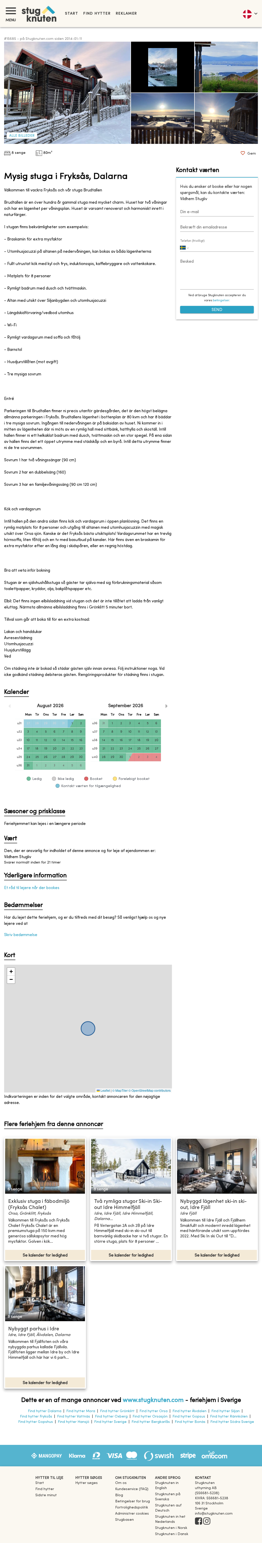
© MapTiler (120, 1090)
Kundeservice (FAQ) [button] (131, 1489)
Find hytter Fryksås (36, 1416)
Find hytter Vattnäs (73, 1416)
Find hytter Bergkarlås (151, 1422)
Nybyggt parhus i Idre (33, 1329)
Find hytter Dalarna (44, 1411)
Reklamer (126, 13)
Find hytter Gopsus (188, 1416)
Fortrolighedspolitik (131, 1507)
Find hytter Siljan (225, 1411)
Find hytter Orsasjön (150, 1416)
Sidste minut (46, 1495)
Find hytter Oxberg (111, 1416)
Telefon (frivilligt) (192, 241)
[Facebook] (198, 1521)
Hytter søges (86, 1483)
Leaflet (105, 1090)
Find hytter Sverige (110, 1422)
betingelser (221, 300)
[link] (173, 1488)
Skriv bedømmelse (20, 935)
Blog (119, 1495)
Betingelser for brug (132, 1501)
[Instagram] (206, 1521)
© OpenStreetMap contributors (149, 1090)
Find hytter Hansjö (73, 1422)
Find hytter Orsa (153, 1411)
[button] (11, 972)
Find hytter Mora (80, 1411)
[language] (250, 13)
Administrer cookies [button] (132, 1513)
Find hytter (97, 13)
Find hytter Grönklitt (117, 1411)
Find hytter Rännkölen (229, 1416)
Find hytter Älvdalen (189, 1411)
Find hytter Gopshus (35, 1422)
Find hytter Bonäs (190, 1422)
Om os (121, 1483)
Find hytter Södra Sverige (232, 1422)
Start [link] (71, 13)
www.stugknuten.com (153, 1400)
